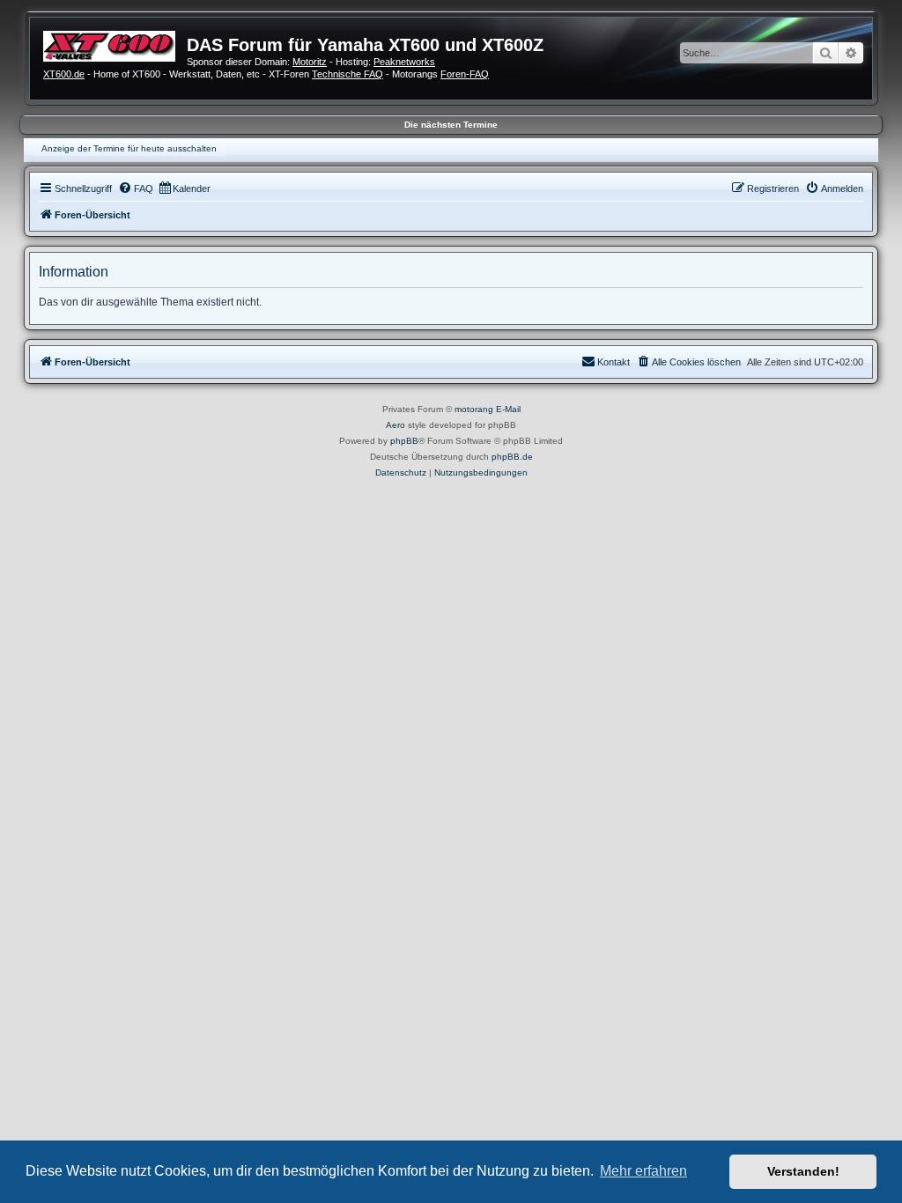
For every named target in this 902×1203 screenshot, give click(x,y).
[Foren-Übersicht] (115, 44)
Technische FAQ (347, 74)
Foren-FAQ (464, 74)
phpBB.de (512, 456)
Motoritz (309, 61)
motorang (474, 409)
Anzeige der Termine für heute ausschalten (129, 148)
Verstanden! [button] (803, 1171)
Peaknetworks (404, 61)
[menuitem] (135, 188)
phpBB (404, 441)
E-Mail (508, 409)
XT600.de (64, 74)
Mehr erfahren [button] (643, 1170)
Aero (395, 425)
